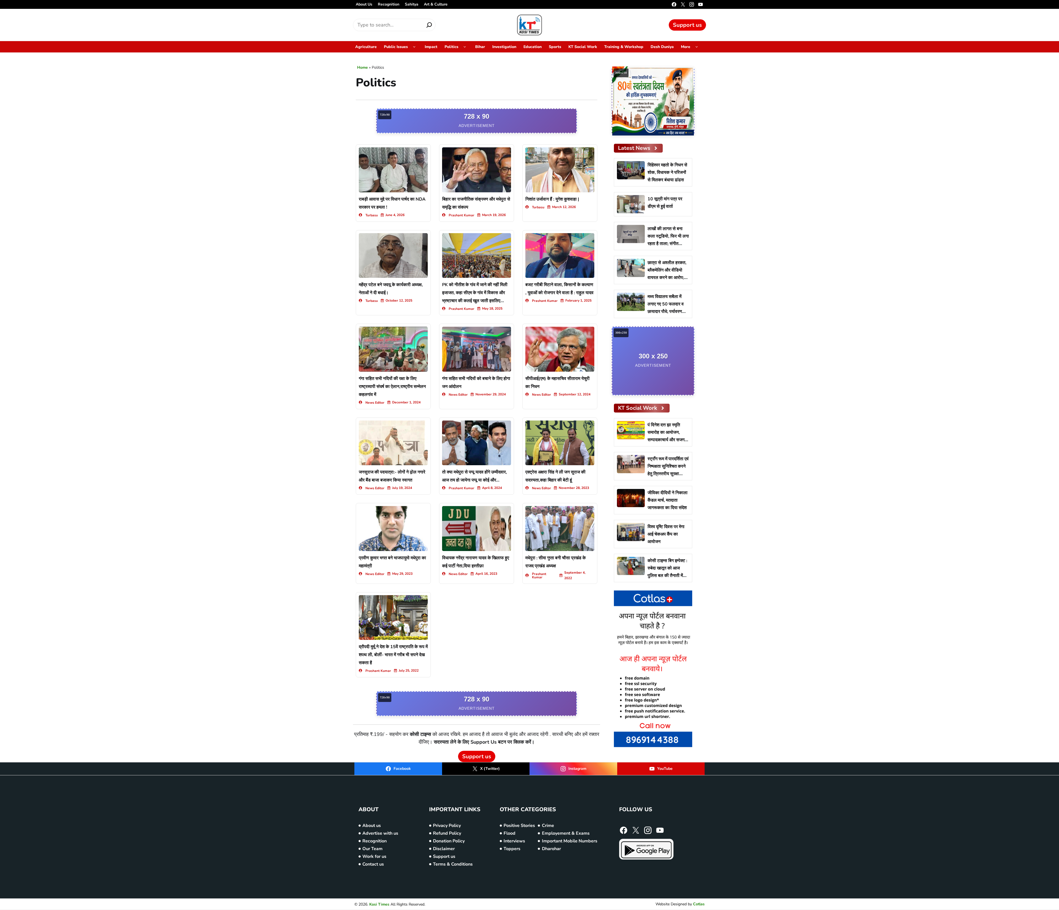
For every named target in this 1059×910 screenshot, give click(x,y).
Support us (687, 25)
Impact (431, 46)
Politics (451, 46)
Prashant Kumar (461, 215)
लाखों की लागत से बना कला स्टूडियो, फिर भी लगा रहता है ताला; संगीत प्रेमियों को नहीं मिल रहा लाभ (668, 244)
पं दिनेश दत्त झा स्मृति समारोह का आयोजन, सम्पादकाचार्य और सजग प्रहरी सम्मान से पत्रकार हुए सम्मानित (667, 440)
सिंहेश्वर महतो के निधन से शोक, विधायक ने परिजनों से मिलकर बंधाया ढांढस (667, 172)
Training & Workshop (623, 46)
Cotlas (699, 904)
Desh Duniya (662, 46)
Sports (555, 46)
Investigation (504, 46)
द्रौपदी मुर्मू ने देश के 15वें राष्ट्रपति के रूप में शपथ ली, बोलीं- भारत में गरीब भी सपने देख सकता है (393, 655)
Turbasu (371, 215)
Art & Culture (436, 4)
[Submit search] (429, 25)
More (685, 46)
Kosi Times (379, 904)
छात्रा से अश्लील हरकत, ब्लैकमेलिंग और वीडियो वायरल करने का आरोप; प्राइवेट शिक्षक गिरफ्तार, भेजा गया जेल (667, 278)
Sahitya (411, 4)
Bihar (480, 46)
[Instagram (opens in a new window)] (691, 4)
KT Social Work (582, 46)
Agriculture (366, 46)
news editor (374, 402)
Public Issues (396, 46)
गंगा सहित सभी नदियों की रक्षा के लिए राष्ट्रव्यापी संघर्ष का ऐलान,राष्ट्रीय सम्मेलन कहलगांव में (392, 387)
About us (364, 4)
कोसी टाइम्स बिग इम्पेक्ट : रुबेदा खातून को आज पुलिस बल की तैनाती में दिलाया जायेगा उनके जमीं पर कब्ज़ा (667, 576)
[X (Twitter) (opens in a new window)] (683, 4)
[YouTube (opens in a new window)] (700, 4)
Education (532, 46)
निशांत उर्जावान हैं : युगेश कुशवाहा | (552, 199)
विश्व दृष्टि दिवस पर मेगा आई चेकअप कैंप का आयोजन (666, 534)
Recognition (388, 4)
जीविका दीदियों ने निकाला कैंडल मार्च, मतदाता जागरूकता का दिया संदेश (668, 500)
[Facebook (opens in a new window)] (674, 4)
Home (362, 67)
